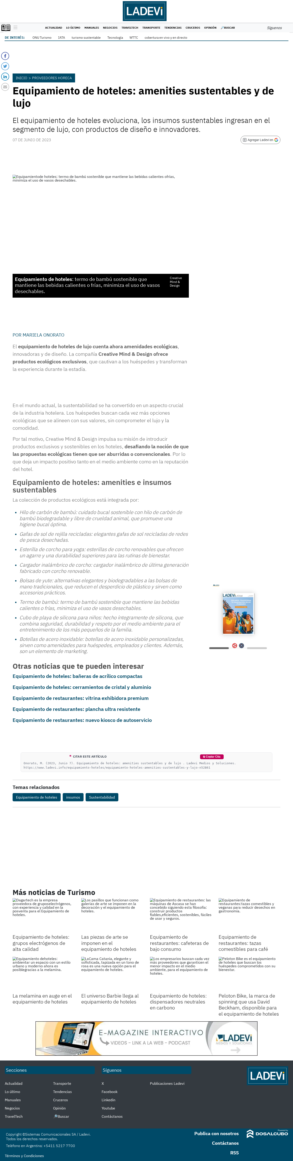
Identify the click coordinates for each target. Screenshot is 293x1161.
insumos (73, 797)
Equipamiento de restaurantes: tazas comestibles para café (243, 942)
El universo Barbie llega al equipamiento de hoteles (110, 998)
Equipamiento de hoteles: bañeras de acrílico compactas (77, 676)
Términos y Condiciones (24, 1155)
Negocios (110, 27)
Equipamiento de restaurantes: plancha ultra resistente (76, 709)
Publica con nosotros (216, 1133)
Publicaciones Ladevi (167, 1083)
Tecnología (115, 37)
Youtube (108, 1108)
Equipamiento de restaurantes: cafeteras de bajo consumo (179, 942)
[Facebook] (5, 56)
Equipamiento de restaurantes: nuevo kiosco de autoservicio (82, 720)
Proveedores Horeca (52, 78)
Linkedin (108, 1100)
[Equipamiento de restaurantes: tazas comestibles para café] (249, 915)
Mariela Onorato (43, 335)
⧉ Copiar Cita (211, 756)
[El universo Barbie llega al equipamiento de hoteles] (112, 974)
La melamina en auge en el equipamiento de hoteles (42, 998)
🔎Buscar (228, 27)
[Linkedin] (5, 77)
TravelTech (130, 27)
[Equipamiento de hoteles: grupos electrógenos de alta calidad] (43, 915)
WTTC (134, 37)
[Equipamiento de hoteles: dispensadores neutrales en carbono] (181, 974)
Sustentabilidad (102, 797)
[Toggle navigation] (14, 27)
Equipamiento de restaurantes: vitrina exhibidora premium (81, 698)
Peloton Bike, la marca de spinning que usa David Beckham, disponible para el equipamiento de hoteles (249, 1004)
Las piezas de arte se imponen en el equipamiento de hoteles (108, 942)
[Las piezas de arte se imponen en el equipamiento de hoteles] (112, 915)
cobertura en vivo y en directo (166, 37)
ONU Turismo (42, 37)
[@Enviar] (5, 87)
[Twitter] (5, 66)
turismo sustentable (86, 37)
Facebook (109, 1091)
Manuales (91, 27)
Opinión (210, 27)
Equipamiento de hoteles (36, 797)
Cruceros (193, 27)
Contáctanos (112, 1116)
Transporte (151, 27)
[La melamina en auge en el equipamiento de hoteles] (43, 974)
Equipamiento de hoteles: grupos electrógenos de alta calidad (41, 942)
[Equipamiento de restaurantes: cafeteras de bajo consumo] (181, 915)
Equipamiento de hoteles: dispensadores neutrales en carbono (178, 1001)
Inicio (21, 78)
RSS (234, 1153)
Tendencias (173, 27)
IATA (61, 37)
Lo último (73, 27)
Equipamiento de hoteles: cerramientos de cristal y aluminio (82, 687)
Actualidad (53, 27)
